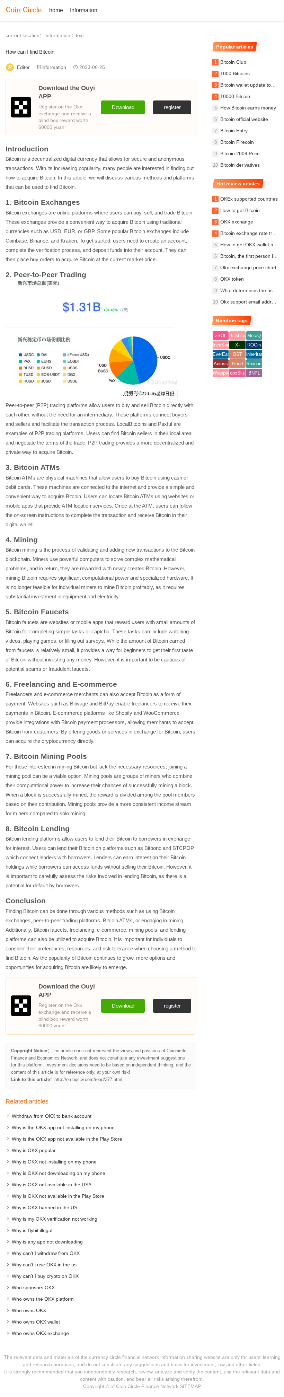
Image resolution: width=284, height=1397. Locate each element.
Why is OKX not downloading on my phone (58, 1173)
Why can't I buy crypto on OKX (45, 1276)
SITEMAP (190, 1386)
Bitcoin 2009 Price (240, 153)
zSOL (221, 335)
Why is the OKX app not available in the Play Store (67, 1139)
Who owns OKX (29, 1310)
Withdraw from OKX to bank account (51, 1116)
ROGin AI (254, 345)
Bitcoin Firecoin (237, 142)
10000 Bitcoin (235, 96)
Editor (23, 67)
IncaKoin (221, 345)
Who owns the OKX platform (43, 1299)
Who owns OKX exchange (40, 1333)
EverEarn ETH (221, 355)
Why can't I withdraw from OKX (46, 1253)
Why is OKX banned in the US (44, 1207)
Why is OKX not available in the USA (51, 1184)
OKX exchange (236, 222)
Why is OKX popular (34, 1150)
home (56, 10)
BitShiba (237, 335)
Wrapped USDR (221, 373)
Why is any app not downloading (47, 1242)
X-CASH (237, 345)
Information (83, 10)
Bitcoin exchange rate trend (250, 233)
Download (123, 107)
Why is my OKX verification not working (54, 1219)
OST (237, 354)
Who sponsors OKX (33, 1287)
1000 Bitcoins (235, 73)
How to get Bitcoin (240, 210)
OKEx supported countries (249, 199)
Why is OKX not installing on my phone (54, 1162)
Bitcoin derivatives (240, 165)
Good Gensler (237, 364)
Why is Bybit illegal (32, 1230)
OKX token (232, 279)
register (172, 107)
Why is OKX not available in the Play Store (58, 1196)
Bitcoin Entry (234, 130)
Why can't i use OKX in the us (44, 1264)
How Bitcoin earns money (248, 108)
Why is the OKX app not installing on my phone (63, 1127)
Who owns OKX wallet (36, 1322)
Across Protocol (221, 364)
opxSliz (237, 373)
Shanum (254, 363)
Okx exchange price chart (248, 267)
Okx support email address (249, 302)
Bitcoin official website (244, 119)
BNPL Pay (254, 373)
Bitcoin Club (233, 62)
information (58, 35)
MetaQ (254, 335)
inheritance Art (254, 355)
